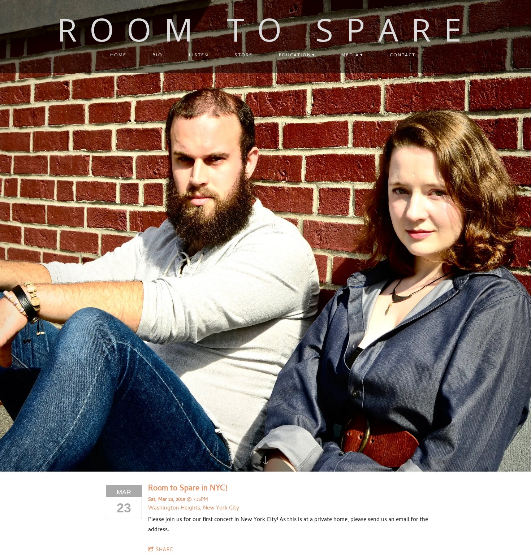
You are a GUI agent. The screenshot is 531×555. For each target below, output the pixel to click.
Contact (402, 55)
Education (295, 55)
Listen (198, 55)
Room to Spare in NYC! (187, 488)
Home (118, 55)
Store (243, 55)
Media (350, 55)
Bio (157, 55)
